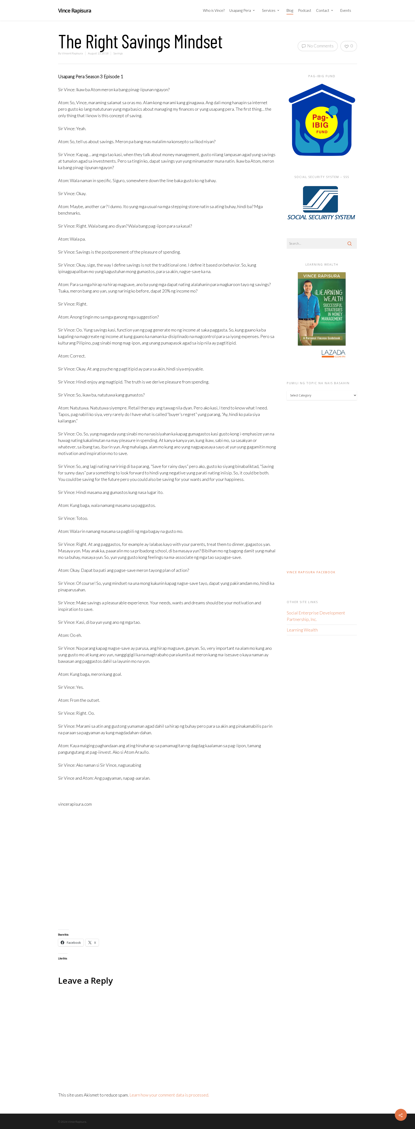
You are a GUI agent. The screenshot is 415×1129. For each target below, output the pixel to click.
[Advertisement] (167, 868)
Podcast (304, 10)
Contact (322, 10)
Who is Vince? (214, 10)
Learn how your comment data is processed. (169, 1094)
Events (345, 10)
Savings (118, 53)
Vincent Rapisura (72, 53)
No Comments (320, 45)
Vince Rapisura (74, 10)
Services (268, 10)
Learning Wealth (302, 629)
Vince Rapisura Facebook (311, 572)
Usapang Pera (240, 10)
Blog (290, 10)
